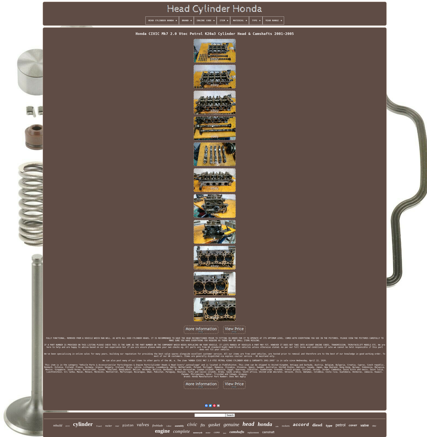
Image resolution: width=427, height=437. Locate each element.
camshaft (268, 432)
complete (181, 431)
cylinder (83, 424)
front (99, 426)
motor (208, 432)
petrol (340, 425)
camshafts (237, 432)
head (248, 424)
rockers (286, 425)
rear (117, 426)
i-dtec (168, 426)
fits (202, 425)
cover (353, 425)
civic (192, 424)
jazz (224, 433)
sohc (277, 426)
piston (127, 425)
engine (162, 431)
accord (301, 424)
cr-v (68, 425)
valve (364, 425)
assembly (179, 426)
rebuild (57, 425)
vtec (374, 425)
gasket (214, 424)
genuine (231, 424)
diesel (317, 425)
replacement (253, 432)
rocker (108, 425)
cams (217, 432)
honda (265, 424)
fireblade (157, 425)
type (329, 425)
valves (143, 424)
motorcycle (197, 432)
